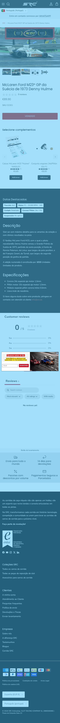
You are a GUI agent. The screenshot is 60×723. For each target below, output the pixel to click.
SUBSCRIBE (24, 366)
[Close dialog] (57, 353)
